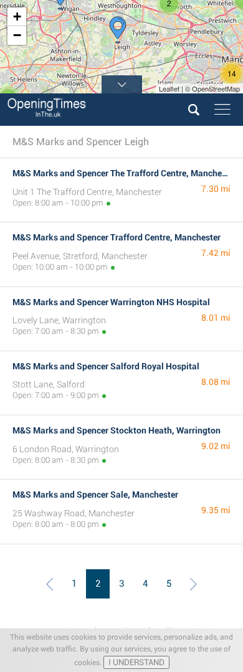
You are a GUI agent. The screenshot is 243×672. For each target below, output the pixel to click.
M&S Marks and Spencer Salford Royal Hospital (105, 366)
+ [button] (17, 16)
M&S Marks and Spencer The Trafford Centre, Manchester (124, 173)
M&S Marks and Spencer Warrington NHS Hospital (111, 302)
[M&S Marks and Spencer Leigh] (118, 30)
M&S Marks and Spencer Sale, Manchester (95, 494)
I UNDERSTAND (136, 662)
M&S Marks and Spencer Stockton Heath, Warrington (116, 430)
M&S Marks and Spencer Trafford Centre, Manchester (116, 237)
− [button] (17, 35)
